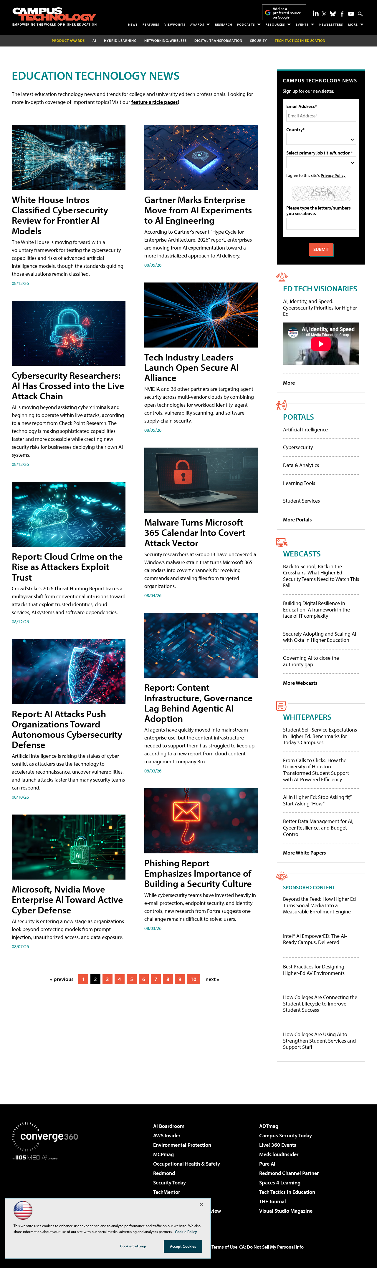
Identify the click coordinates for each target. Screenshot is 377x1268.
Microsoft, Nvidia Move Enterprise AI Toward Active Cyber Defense (67, 899)
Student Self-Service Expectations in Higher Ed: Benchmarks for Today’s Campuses (320, 736)
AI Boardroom (168, 1126)
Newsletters (331, 24)
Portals (298, 416)
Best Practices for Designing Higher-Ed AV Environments (314, 969)
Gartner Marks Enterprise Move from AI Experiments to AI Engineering (198, 210)
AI (94, 40)
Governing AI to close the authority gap (311, 661)
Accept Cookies (183, 1246)
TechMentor (166, 1192)
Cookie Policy (186, 1231)
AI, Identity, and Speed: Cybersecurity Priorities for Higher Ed (320, 307)
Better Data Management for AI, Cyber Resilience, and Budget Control (318, 827)
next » (212, 979)
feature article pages (154, 102)
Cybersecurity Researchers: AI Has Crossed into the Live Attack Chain (68, 385)
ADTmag (268, 1126)
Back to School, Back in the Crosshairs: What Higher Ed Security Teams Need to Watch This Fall (321, 576)
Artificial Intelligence (305, 429)
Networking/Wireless (165, 40)
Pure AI (267, 1163)
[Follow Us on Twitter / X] (324, 13)
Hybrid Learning (120, 40)
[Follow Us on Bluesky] (333, 14)
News (133, 24)
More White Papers (304, 852)
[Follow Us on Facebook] (342, 14)
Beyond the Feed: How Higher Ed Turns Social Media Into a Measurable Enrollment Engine (319, 905)
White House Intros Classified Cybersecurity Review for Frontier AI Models (60, 215)
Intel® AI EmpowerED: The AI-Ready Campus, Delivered (315, 939)
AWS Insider (166, 1135)
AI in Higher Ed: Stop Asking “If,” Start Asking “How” (317, 800)
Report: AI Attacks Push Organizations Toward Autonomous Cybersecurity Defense (67, 729)
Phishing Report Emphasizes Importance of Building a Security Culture (198, 873)
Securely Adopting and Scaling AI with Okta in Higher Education (319, 637)
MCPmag (163, 1154)
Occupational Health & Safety (186, 1163)
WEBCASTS (302, 553)
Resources (275, 24)
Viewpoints (175, 24)
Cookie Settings (133, 1246)
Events (302, 24)
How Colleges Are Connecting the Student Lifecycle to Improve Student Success (320, 1003)
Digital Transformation (218, 40)
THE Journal (272, 1201)
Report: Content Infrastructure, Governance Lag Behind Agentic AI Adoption (198, 702)
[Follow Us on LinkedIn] (316, 13)
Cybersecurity (298, 447)
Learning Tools (299, 483)
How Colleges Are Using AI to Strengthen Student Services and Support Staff (319, 1040)
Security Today (169, 1182)
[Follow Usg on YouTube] (351, 14)
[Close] (201, 1204)
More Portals (297, 519)
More (353, 24)
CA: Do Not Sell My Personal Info (271, 1247)
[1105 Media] (47, 1190)
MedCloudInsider (278, 1154)
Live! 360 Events (277, 1144)
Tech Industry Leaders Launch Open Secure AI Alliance (191, 367)
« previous (62, 979)
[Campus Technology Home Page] (54, 16)
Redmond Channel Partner (289, 1173)
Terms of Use (224, 1247)
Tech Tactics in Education (287, 1192)
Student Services (301, 500)
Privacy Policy (333, 175)
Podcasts (246, 24)
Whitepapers (307, 717)
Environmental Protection (182, 1144)
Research (223, 24)
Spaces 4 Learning (279, 1182)
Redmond (164, 1173)
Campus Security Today (285, 1135)
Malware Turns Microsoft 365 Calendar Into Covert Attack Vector (194, 532)
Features (151, 24)
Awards (197, 24)
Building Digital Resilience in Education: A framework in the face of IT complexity (316, 609)
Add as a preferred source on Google (287, 12)
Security (258, 40)
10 (193, 979)
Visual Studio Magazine (285, 1210)
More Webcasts (300, 682)
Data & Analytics (301, 465)
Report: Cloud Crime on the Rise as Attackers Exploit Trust (67, 566)
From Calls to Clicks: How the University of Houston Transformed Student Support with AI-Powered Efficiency (316, 770)
